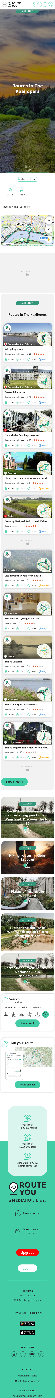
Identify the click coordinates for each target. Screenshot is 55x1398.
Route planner (27, 1084)
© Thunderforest (26, 245)
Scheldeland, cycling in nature (22, 618)
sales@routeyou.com (28, 1381)
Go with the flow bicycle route (21, 435)
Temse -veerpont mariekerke (21, 704)
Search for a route (30, 1231)
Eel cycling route (14, 349)
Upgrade (28, 1252)
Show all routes (14, 781)
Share (10, 194)
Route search (27, 1023)
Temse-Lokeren (13, 661)
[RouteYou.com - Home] (14, 4)
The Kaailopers (29, 179)
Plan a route (31, 1213)
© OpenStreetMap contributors (42, 245)
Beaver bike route (15, 392)
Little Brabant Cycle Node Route (23, 575)
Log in (27, 1268)
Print (22, 194)
